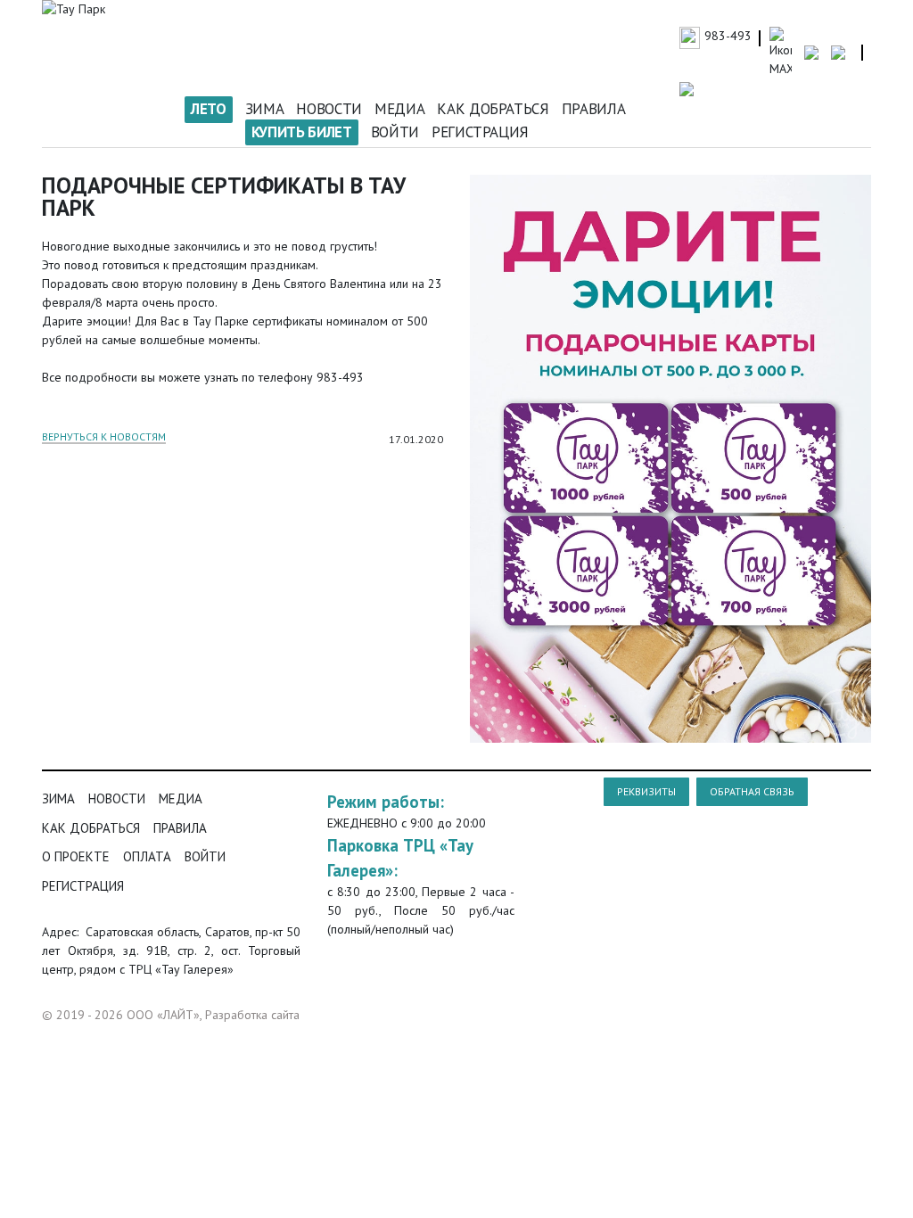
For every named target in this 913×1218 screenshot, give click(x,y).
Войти (395, 132)
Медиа (399, 109)
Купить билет (301, 132)
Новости (329, 109)
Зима (264, 109)
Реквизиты (646, 791)
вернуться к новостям (104, 437)
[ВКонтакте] (432, 465)
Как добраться (493, 109)
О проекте (76, 856)
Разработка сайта (252, 1015)
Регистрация (480, 132)
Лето (208, 109)
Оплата (147, 856)
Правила (594, 109)
